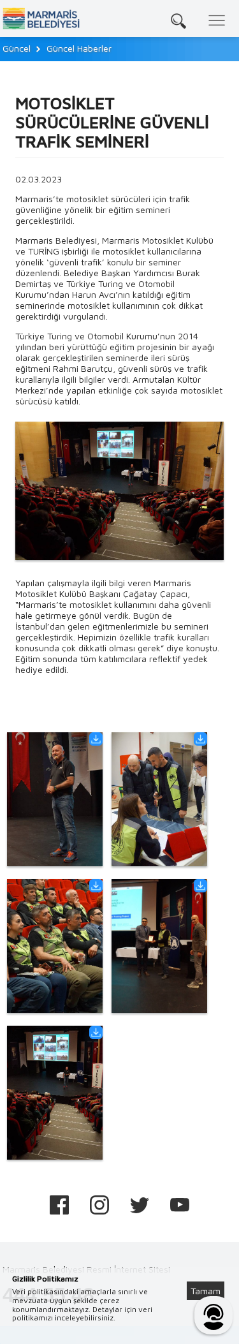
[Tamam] (212, 1275)
